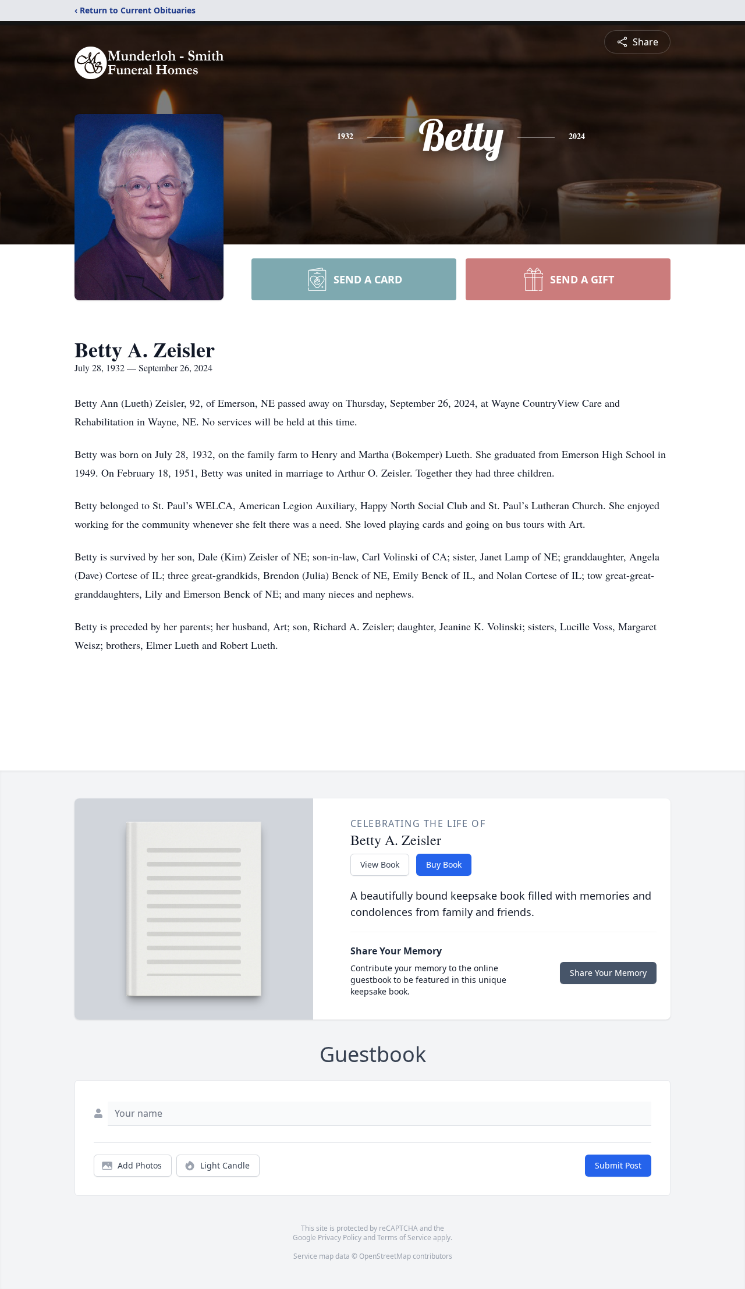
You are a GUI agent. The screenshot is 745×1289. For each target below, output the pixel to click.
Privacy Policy (339, 1237)
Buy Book (444, 864)
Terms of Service (404, 1237)
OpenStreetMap (385, 1256)
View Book (379, 864)
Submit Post (618, 1165)
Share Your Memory (608, 972)
